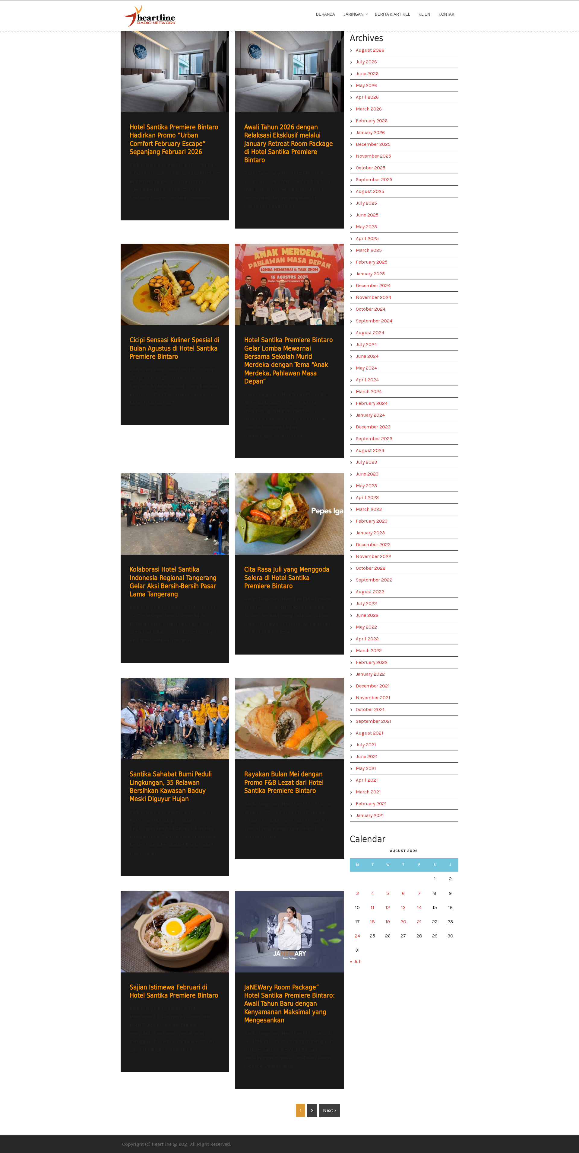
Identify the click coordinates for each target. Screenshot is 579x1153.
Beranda (325, 14)
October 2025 (370, 168)
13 (403, 907)
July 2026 (366, 62)
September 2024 (374, 321)
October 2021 (370, 709)
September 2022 (374, 580)
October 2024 (370, 309)
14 (419, 907)
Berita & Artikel (392, 14)
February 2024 (372, 403)
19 (387, 921)
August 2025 (370, 191)
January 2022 (370, 674)
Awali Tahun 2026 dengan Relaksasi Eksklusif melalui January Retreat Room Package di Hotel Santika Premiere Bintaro (288, 143)
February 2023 (372, 521)
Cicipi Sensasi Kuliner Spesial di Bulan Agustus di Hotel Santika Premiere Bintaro (174, 348)
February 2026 (372, 120)
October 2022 (370, 568)
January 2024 (370, 415)
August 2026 (370, 50)
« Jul (355, 961)
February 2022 (372, 662)
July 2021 (366, 745)
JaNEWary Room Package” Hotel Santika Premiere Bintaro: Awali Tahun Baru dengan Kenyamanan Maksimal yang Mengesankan (289, 1004)
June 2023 (367, 474)
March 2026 (369, 109)
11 (372, 907)
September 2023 (374, 438)
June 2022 (367, 615)
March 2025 (369, 250)
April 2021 (367, 780)
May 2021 (366, 768)
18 (372, 921)
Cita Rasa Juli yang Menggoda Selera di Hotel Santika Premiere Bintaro (287, 578)
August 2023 (370, 450)
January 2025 (370, 274)
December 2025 (373, 144)
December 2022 (373, 544)
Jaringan (353, 14)
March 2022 (369, 650)
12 (387, 907)
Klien (424, 14)
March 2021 (368, 792)
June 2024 (367, 356)
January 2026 (370, 132)
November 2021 (373, 697)
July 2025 (366, 203)
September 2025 (374, 179)
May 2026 (366, 85)
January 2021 (370, 815)
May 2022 (366, 627)
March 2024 (369, 391)
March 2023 (369, 509)
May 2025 (366, 226)
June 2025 (367, 215)
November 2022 (373, 556)
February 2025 (372, 262)
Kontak (446, 14)
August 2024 (370, 332)
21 (419, 921)
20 (403, 921)
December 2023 (373, 427)
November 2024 (373, 297)
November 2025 (373, 156)
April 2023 (367, 497)
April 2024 (367, 380)
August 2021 (369, 733)
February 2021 (371, 803)
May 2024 (366, 368)
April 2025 (367, 238)
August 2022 (370, 591)
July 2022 (366, 603)
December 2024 (373, 285)
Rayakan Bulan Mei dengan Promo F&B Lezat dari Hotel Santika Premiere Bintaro (284, 782)
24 (357, 936)
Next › (329, 1110)
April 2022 (367, 639)
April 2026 (367, 97)
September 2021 (373, 721)
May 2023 (366, 485)
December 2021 (373, 686)
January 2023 (370, 533)
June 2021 (367, 756)
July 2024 (366, 344)
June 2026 (367, 73)
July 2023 (366, 462)
